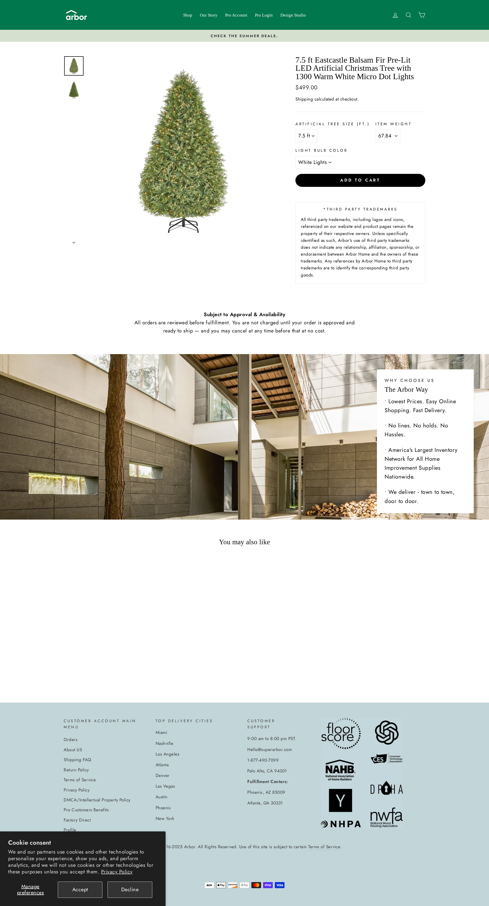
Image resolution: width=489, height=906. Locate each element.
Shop (187, 15)
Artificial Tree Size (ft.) (332, 124)
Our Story (209, 15)
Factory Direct (77, 820)
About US (73, 750)
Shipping (304, 99)
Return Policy (76, 770)
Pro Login (264, 15)
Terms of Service (80, 780)
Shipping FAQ (77, 760)
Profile (70, 830)
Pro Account (236, 15)
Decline (130, 889)
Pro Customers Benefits (86, 810)
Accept (80, 889)
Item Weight (393, 124)
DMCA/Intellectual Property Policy (97, 800)
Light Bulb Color (321, 150)
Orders (70, 739)
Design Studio (293, 15)
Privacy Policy (117, 871)
